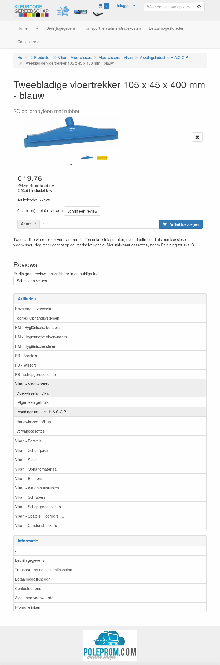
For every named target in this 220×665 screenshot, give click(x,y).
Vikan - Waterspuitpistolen (37, 487)
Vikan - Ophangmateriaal (36, 469)
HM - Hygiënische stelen (35, 346)
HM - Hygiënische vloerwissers (41, 336)
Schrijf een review (82, 211)
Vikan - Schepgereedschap (38, 506)
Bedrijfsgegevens (29, 560)
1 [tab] (71, 164)
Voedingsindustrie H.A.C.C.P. (42, 411)
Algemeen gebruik (33, 402)
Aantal (27, 224)
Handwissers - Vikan (33, 421)
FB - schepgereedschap (35, 374)
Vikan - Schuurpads (31, 450)
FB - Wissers (26, 365)
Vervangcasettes (30, 431)
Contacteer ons (28, 588)
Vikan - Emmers (28, 478)
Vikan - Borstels (28, 441)
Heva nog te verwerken (34, 308)
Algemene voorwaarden (35, 597)
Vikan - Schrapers (30, 497)
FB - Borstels (26, 355)
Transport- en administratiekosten (43, 569)
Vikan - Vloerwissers (32, 383)
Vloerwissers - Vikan (33, 393)
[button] (126, 5)
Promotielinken (27, 607)
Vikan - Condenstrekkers (36, 525)
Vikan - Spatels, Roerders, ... (39, 516)
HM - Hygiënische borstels (37, 327)
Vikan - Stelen (27, 459)
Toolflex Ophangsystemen (37, 318)
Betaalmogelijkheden (32, 579)
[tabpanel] (87, 157)
